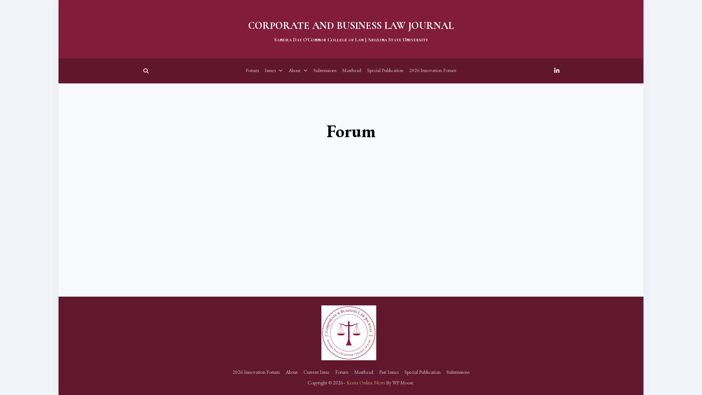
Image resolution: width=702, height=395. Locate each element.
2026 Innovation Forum (432, 70)
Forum (252, 70)
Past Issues (389, 372)
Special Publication (385, 70)
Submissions (324, 70)
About (294, 70)
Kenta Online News (366, 382)
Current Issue (316, 372)
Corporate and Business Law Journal (351, 25)
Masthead (351, 70)
